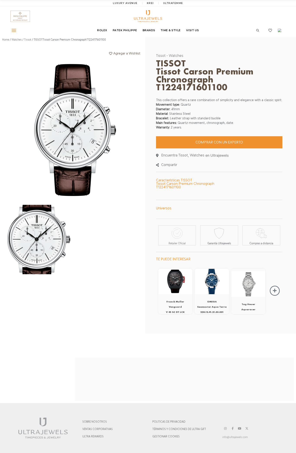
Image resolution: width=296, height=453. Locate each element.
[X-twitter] (247, 428)
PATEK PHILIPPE (125, 30)
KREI (150, 3)
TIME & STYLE (171, 30)
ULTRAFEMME (173, 3)
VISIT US (192, 30)
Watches (16, 39)
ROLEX (102, 30)
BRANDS (149, 30)
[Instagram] (225, 428)
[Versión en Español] (281, 30)
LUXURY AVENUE (125, 3)
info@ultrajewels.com (235, 437)
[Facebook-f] (232, 428)
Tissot (27, 39)
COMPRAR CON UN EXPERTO (219, 142)
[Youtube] (240, 428)
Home (5, 39)
